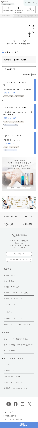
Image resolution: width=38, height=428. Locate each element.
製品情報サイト (10, 275)
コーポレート (9, 365)
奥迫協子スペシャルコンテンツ (15, 388)
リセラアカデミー (10, 304)
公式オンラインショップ (13, 318)
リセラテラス (9, 281)
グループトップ (19, 254)
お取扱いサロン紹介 (11, 287)
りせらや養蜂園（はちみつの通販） (17, 344)
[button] (36, 9)
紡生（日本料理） (10, 350)
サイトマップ (8, 412)
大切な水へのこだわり (12, 376)
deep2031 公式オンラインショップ (17, 324)
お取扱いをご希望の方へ (13, 298)
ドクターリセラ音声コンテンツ (15, 382)
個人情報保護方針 (9, 416)
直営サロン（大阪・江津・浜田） (16, 292)
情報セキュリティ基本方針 (13, 419)
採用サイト (8, 370)
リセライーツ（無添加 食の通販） (17, 339)
